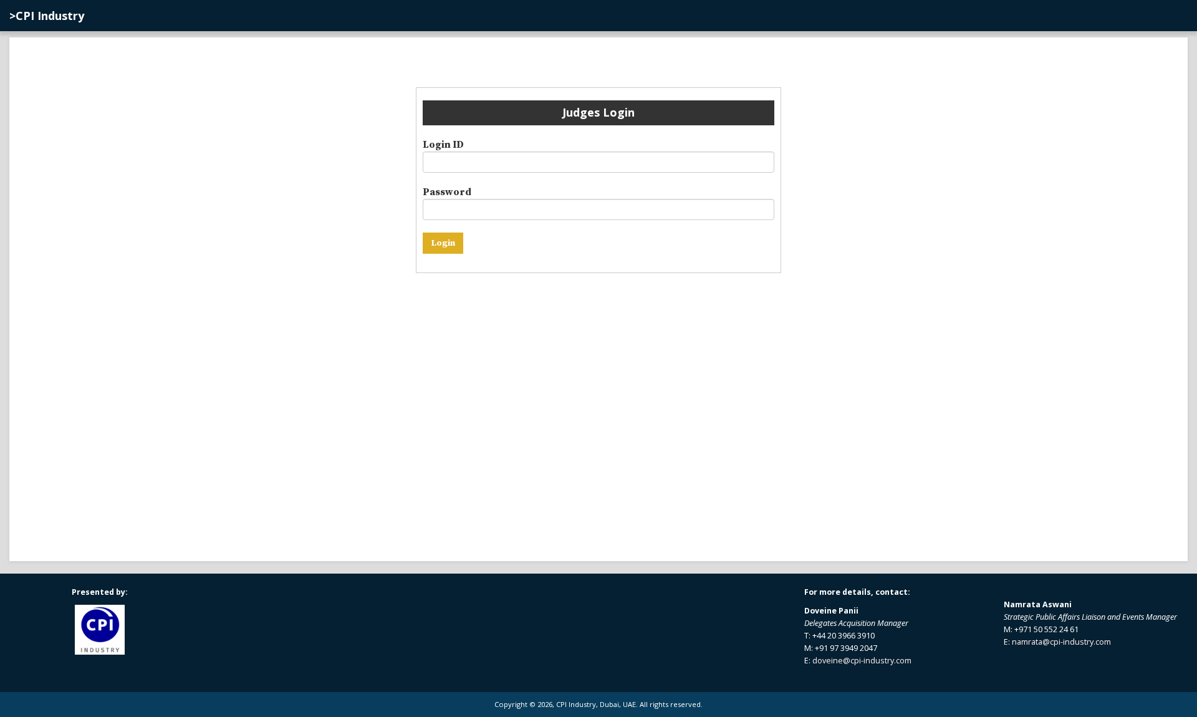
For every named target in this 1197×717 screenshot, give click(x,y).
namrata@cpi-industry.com (1061, 642)
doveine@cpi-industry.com (861, 660)
